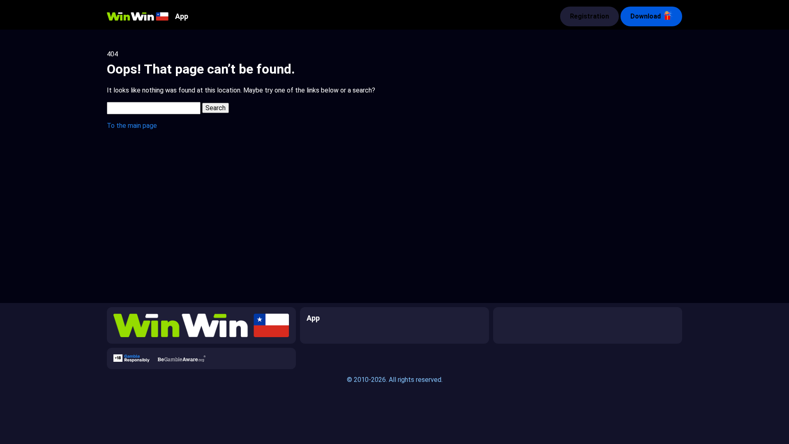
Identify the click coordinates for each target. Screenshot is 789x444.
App (181, 16)
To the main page (132, 126)
